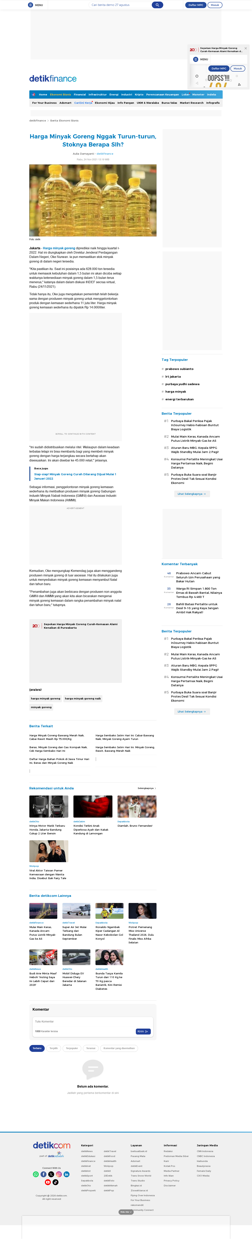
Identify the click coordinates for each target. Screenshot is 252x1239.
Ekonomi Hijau (105, 102)
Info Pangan (126, 102)
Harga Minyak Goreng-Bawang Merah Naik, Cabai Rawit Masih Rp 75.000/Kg (56, 737)
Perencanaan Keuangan (162, 94)
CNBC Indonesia (206, 1156)
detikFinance (37, 120)
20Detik (108, 1175)
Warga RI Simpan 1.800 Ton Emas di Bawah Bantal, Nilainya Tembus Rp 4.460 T (199, 593)
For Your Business (44, 102)
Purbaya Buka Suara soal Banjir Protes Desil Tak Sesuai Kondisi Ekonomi (194, 479)
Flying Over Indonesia (143, 1195)
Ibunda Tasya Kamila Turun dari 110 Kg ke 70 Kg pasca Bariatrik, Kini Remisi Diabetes (109, 981)
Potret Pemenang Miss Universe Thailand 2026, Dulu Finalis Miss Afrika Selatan (141, 934)
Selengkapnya (146, 788)
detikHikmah (111, 1185)
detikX (107, 1171)
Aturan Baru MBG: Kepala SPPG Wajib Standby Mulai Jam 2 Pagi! (195, 450)
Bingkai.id (136, 1185)
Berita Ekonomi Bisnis (64, 120)
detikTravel (110, 1151)
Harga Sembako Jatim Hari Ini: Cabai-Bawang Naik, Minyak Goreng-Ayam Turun (124, 737)
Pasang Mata (138, 1156)
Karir (166, 1161)
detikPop (109, 1190)
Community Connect (142, 1210)
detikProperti (88, 1190)
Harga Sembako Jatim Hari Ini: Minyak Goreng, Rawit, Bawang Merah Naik (125, 749)
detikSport (87, 1175)
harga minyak (175, 391)
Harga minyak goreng (59, 248)
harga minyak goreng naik (83, 698)
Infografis (213, 102)
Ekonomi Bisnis (60, 94)
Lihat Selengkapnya (190, 493)
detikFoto (109, 1180)
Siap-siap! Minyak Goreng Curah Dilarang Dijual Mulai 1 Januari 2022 (75, 476)
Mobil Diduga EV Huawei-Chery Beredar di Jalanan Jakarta (74, 979)
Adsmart (65, 102)
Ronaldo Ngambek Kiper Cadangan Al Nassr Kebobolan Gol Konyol (109, 932)
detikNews (87, 1151)
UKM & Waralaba (148, 102)
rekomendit (137, 1205)
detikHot (86, 1171)
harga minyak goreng (45, 698)
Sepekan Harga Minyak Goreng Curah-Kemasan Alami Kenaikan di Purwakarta (221, 51)
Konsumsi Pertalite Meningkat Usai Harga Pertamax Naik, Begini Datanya (197, 463)
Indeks (211, 94)
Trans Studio (138, 1180)
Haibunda (202, 1161)
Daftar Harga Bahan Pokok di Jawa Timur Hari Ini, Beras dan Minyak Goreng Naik (59, 760)
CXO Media (203, 1175)
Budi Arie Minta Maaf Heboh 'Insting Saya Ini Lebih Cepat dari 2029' (43, 979)
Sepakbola (87, 1180)
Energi (114, 94)
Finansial (80, 94)
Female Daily (204, 1171)
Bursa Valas (169, 102)
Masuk (215, 5)
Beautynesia (203, 1166)
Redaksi (168, 1151)
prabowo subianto (179, 369)
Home (43, 94)
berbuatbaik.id (139, 1151)
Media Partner (171, 1171)
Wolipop (108, 1166)
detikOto (86, 1185)
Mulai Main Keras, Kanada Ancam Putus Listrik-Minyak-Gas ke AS (42, 932)
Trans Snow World (141, 1175)
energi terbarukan (179, 399)
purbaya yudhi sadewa (182, 384)
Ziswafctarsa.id (139, 1190)
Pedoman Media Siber (176, 1156)
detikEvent (136, 1166)
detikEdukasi (88, 1156)
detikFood (109, 1156)
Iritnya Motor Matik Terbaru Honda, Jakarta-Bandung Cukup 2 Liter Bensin (47, 829)
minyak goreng (41, 707)
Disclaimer (170, 1185)
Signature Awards (140, 1171)
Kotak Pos (169, 1166)
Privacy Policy (171, 1180)
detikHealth (110, 1161)
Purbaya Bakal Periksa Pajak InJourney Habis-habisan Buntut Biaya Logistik (195, 425)
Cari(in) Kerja (83, 102)
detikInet (86, 1166)
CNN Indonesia (205, 1151)
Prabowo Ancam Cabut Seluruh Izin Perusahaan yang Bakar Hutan (198, 577)
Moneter (198, 94)
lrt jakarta (173, 376)
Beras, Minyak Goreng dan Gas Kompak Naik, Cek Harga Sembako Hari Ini (58, 749)
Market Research (192, 102)
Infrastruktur (98, 94)
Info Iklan (169, 1175)
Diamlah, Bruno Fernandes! (135, 825)
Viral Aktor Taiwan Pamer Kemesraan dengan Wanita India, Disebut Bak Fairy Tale (47, 874)
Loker (186, 94)
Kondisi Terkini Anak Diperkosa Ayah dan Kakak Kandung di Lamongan (90, 829)
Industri (126, 94)
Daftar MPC (196, 5)
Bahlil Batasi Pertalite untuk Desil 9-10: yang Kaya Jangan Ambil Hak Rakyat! (197, 608)
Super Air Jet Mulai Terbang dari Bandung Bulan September (74, 932)
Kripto (139, 94)
